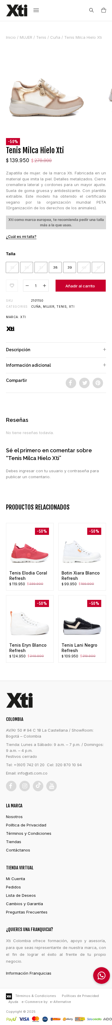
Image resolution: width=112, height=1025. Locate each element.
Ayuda (13, 1002)
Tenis (41, 37)
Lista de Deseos (21, 895)
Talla (11, 253)
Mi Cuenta (15, 878)
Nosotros (14, 816)
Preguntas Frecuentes (26, 912)
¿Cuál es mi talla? (21, 236)
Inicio (11, 37)
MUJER (26, 37)
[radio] (12, 267)
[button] (12, 286)
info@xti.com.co (32, 773)
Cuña (55, 37)
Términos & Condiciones (35, 996)
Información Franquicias (28, 973)
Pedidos (13, 887)
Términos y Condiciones (28, 833)
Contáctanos (18, 850)
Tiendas (13, 841)
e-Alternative (60, 1002)
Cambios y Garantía (24, 903)
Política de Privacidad (26, 825)
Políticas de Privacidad (80, 996)
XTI (23, 317)
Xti (72, 306)
